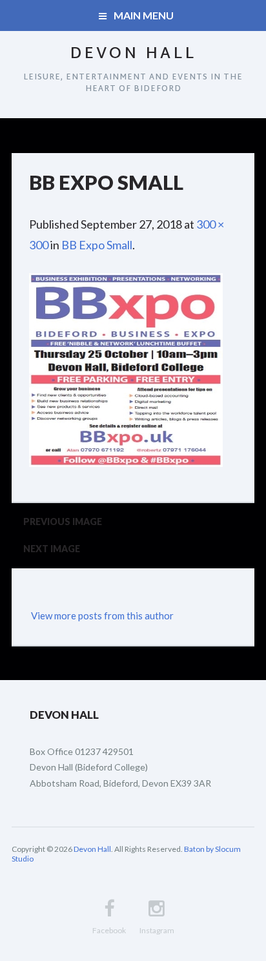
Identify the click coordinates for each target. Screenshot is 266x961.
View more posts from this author (102, 615)
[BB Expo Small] (126, 283)
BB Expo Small (96, 245)
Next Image (51, 548)
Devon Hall (133, 54)
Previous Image (62, 521)
